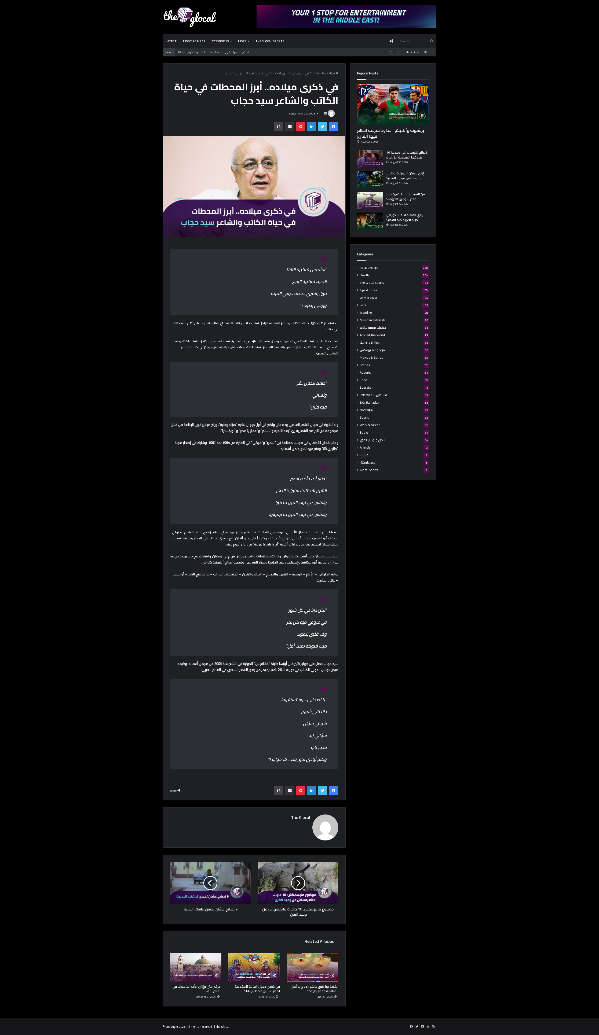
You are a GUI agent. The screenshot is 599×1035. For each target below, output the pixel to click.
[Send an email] (325, 113)
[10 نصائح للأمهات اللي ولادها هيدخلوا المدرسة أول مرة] (370, 159)
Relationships (369, 267)
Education (366, 387)
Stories (365, 365)
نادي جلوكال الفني (372, 440)
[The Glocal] (189, 17)
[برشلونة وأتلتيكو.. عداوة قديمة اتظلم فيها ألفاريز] (393, 104)
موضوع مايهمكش (372, 350)
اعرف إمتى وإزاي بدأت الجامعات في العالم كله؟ (196, 988)
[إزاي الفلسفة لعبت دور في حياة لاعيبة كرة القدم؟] (370, 221)
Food (363, 380)
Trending (366, 312)
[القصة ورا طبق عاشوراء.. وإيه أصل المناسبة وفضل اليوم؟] (312, 967)
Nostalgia (328, 73)
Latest (171, 41)
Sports (364, 417)
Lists (363, 305)
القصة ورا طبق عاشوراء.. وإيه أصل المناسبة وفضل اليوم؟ (314, 988)
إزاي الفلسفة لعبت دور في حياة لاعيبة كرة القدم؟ (404, 217)
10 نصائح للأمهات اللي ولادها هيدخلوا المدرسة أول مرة (406, 154)
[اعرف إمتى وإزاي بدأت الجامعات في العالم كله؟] (195, 967)
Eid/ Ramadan (369, 402)
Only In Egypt (368, 297)
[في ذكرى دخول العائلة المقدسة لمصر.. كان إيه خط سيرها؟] (254, 967)
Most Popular (194, 41)
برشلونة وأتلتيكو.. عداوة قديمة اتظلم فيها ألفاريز (390, 133)
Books (364, 432)
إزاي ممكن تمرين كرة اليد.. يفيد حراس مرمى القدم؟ (210, 53)
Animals (365, 447)
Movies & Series (371, 357)
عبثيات (364, 455)
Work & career (370, 425)
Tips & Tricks (368, 290)
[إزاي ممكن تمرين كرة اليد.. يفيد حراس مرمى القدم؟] (370, 179)
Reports (365, 372)
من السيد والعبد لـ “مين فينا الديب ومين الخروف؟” (405, 196)
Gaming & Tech (370, 342)
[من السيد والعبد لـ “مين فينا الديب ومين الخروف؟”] (370, 200)
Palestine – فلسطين (373, 395)
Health (364, 275)
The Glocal (300, 817)
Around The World (372, 335)
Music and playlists (373, 320)
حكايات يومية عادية (373, 327)
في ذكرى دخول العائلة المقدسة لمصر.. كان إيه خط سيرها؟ (257, 988)
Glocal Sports (369, 470)
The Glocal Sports (270, 41)
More (242, 41)
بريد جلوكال (367, 462)
